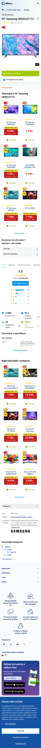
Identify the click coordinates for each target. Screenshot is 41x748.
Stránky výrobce (26, 517)
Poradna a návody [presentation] (24, 265)
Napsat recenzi (22, 283)
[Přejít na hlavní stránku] (7, 3)
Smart (9, 549)
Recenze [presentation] (12, 265)
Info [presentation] (4, 265)
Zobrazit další (19, 233)
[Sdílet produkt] (37, 18)
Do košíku (12, 140)
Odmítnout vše (20, 744)
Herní (9, 555)
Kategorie (6, 506)
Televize (26, 10)
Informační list (16, 517)
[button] (20, 568)
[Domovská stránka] (3, 10)
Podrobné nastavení (20, 737)
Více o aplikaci (11, 678)
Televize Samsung (10, 254)
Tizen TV (13, 552)
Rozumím (20, 731)
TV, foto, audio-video (13, 10)
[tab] (4, 264)
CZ (6, 655)
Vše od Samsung (7, 15)
